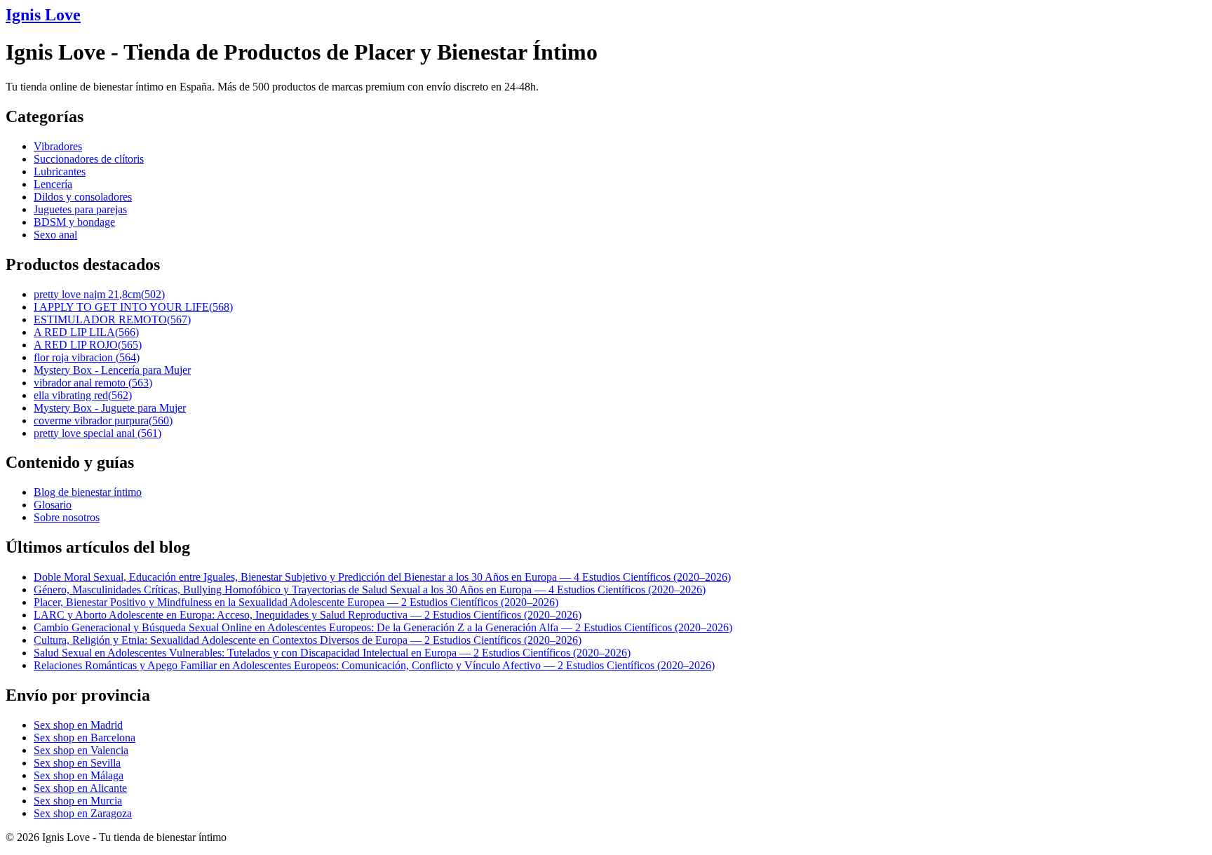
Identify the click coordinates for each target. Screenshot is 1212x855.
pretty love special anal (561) (97, 433)
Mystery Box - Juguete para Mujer (110, 408)
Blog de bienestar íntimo (88, 492)
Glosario (53, 505)
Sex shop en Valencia (81, 750)
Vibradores (58, 146)
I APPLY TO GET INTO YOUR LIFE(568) (133, 307)
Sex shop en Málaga (78, 775)
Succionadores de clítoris (89, 159)
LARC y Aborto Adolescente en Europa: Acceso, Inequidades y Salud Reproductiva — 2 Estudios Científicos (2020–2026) (307, 615)
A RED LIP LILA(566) (86, 332)
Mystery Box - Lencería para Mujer (112, 370)
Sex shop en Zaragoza (83, 813)
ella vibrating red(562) (83, 395)
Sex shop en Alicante (80, 788)
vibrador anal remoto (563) (93, 383)
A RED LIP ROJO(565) (88, 345)
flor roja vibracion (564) (87, 357)
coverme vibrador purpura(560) (103, 420)
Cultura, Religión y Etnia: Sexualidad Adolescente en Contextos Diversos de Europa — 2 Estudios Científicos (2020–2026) (307, 640)
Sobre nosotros (67, 517)
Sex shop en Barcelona (84, 737)
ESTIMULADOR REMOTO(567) (112, 319)
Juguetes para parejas (80, 209)
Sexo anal (55, 235)
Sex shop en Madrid (78, 725)
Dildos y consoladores (83, 197)
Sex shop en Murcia (78, 801)
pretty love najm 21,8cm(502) (99, 294)
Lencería (53, 184)
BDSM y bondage (74, 222)
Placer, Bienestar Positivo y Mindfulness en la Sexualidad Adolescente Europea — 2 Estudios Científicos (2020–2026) (296, 602)
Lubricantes (60, 171)
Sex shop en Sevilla (77, 763)
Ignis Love (43, 15)
